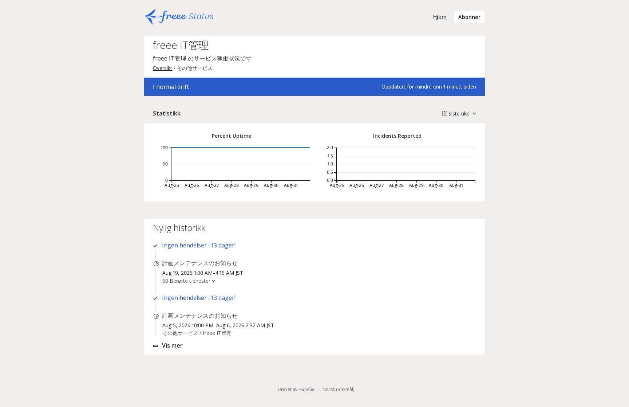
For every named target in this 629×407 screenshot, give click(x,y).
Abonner (469, 16)
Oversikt (162, 67)
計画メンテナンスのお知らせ (200, 263)
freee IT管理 (169, 58)
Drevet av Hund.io (296, 389)
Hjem (440, 16)
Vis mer (172, 345)
